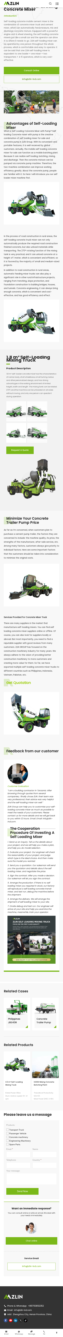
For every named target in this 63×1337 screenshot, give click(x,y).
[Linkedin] (16, 1320)
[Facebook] (6, 1320)
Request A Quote (20, 450)
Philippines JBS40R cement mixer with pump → (16, 1020)
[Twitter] (21, 1320)
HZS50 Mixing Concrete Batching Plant (44, 1083)
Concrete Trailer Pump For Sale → (43, 1020)
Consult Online (31, 70)
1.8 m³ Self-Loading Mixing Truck (28, 359)
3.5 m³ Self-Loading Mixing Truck (14, 1083)
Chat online (31, 1240)
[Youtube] (11, 1320)
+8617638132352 (36, 1306)
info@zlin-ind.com (31, 79)
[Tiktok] (26, 1320)
